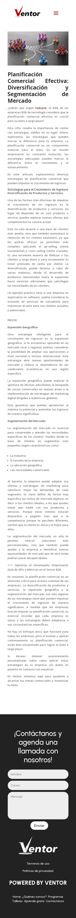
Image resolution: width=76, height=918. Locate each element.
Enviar (39, 825)
